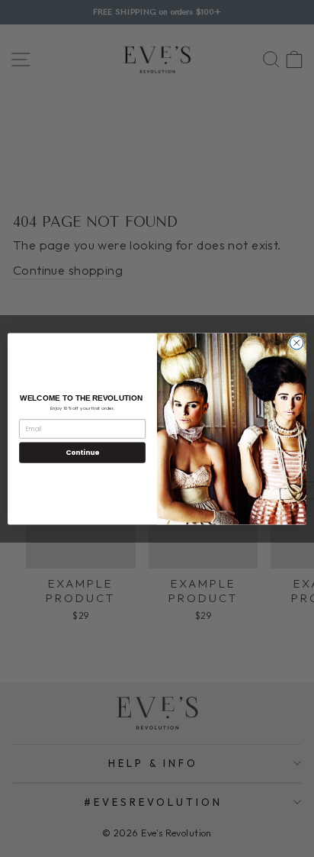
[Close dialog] (296, 343)
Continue (82, 452)
